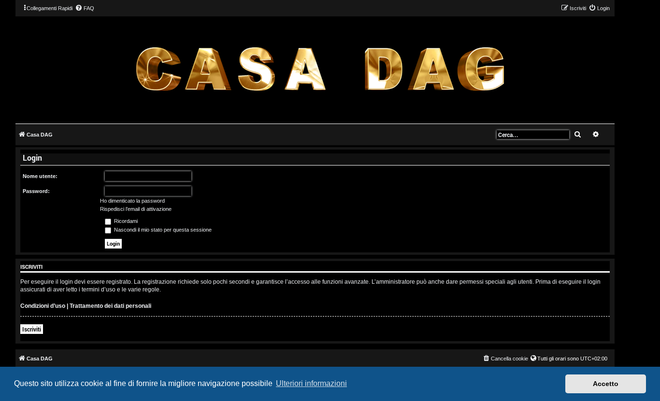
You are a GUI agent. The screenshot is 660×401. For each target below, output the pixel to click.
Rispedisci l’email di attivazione (136, 209)
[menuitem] (84, 8)
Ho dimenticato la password (132, 201)
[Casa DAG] (319, 69)
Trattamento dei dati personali (110, 306)
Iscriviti (31, 329)
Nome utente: (40, 176)
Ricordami (125, 221)
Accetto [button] (605, 383)
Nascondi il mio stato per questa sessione (162, 230)
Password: (36, 191)
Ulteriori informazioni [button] (311, 383)
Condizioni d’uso (42, 306)
